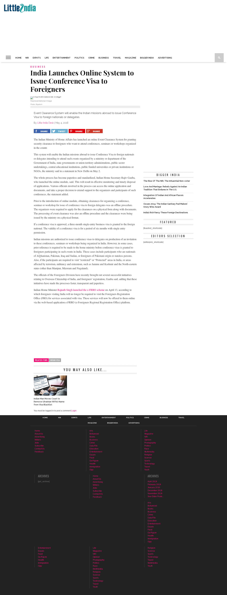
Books (92, 437)
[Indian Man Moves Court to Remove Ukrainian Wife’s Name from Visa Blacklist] (50, 394)
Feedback (39, 452)
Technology (149, 464)
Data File (93, 446)
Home (18, 58)
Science (148, 458)
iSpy (91, 470)
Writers (38, 440)
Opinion (147, 440)
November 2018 (155, 493)
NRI (27, 58)
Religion (148, 455)
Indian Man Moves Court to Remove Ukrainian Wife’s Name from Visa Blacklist (49, 402)
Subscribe (39, 446)
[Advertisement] (102, 26)
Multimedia (149, 452)
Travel (117, 58)
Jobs (37, 443)
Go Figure (93, 461)
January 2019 (154, 487)
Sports (147, 461)
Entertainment (62, 58)
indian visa (55, 360)
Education (94, 449)
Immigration (94, 467)
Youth (146, 470)
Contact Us (40, 449)
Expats (37, 58)
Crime (91, 58)
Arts (91, 431)
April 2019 (152, 481)
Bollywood (94, 434)
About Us (39, 434)
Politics (79, 58)
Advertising (165, 58)
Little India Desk (45, 122)
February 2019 (154, 484)
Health (92, 464)
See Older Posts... (156, 496)
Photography (150, 443)
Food (91, 458)
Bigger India (147, 58)
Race (146, 449)
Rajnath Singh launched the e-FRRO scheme (81, 290)
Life (47, 58)
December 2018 (155, 490)
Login (73, 411)
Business (104, 58)
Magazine (130, 58)
